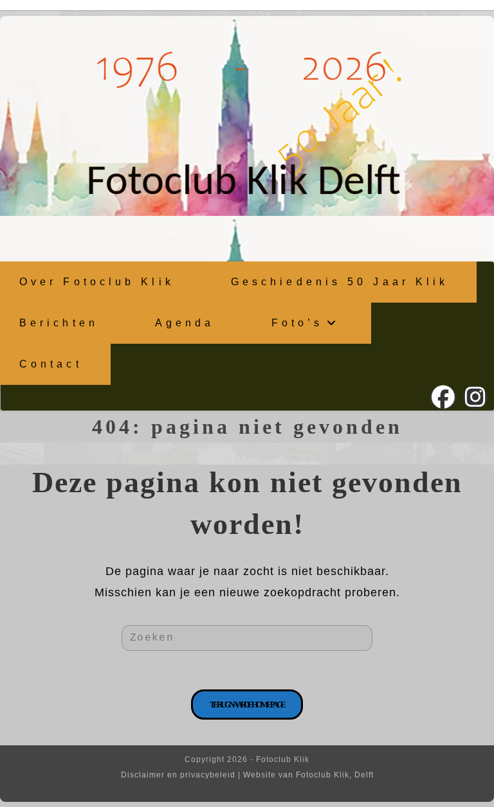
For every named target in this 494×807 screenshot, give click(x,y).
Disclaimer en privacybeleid (178, 774)
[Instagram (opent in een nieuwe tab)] (475, 397)
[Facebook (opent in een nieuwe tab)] (443, 397)
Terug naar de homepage (247, 704)
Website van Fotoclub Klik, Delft (308, 774)
